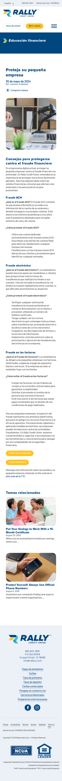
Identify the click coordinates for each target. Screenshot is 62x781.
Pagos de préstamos (32, 669)
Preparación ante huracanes (32, 699)
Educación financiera (27, 40)
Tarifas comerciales (32, 686)
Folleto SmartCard (17, 462)
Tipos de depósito (32, 682)
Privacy (5, 725)
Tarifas (32, 673)
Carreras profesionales (32, 695)
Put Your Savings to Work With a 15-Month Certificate (30, 531)
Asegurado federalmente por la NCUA (17, 762)
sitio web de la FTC (15, 476)
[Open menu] (54, 26)
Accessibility (15, 725)
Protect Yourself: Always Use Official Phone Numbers (30, 586)
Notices (33, 725)
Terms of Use (51, 726)
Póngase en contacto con (32, 691)
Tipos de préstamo (32, 678)
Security (25, 725)
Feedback (42, 725)
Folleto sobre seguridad (20, 453)
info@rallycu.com (32, 660)
